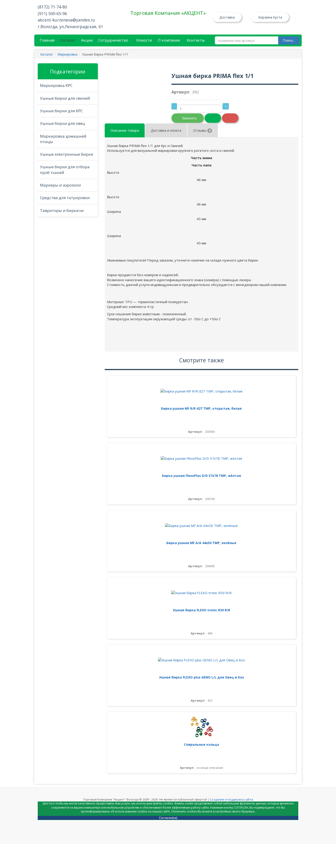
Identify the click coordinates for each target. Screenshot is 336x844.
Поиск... (289, 40)
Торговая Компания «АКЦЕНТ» (168, 12)
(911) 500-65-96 (52, 13)
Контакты (196, 40)
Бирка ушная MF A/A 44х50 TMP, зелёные (201, 543)
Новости (144, 40)
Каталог (68, 40)
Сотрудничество (113, 40)
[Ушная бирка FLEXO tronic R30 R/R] (201, 593)
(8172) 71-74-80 (52, 7)
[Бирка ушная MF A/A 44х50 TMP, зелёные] (201, 526)
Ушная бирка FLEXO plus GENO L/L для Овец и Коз (201, 677)
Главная (47, 40)
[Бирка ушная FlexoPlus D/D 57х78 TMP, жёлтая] (201, 458)
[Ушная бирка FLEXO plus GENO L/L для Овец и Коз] (201, 660)
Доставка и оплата (166, 130)
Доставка (227, 17)
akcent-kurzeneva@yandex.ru (66, 20)
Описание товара (124, 130)
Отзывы (202, 130)
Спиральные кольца (201, 744)
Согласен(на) (168, 818)
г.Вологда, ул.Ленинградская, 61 (70, 26)
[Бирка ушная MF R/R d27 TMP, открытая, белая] (201, 391)
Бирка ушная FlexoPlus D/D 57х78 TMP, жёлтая (201, 475)
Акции (87, 40)
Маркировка (67, 54)
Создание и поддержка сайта (231, 799)
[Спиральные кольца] (201, 727)
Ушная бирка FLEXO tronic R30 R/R (201, 610)
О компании (169, 40)
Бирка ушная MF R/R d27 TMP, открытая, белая (201, 408)
